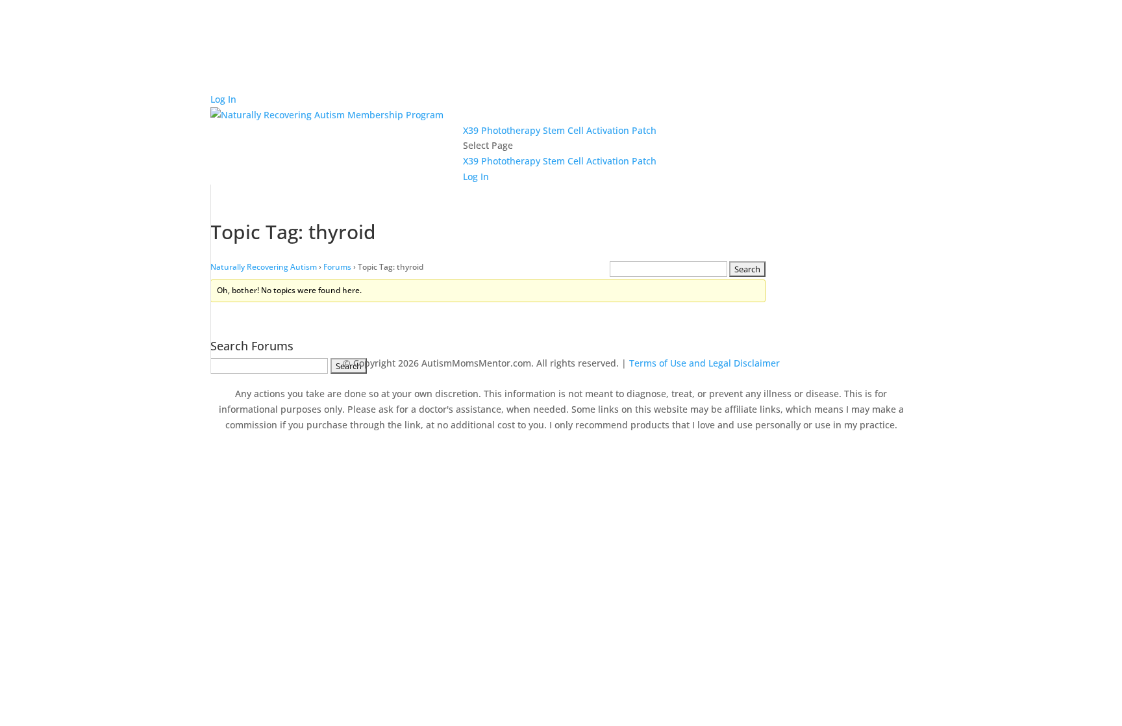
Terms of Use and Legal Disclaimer (704, 363)
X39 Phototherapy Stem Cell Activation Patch (559, 130)
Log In (223, 99)
